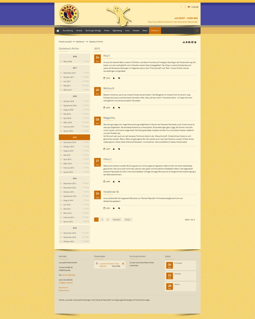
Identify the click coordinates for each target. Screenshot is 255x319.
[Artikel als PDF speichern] (186, 42)
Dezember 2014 (76, 183)
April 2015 (76, 159)
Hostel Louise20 (65, 41)
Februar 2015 (76, 167)
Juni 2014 (76, 204)
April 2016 (76, 118)
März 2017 (76, 90)
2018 (75, 56)
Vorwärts (116, 219)
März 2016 (76, 122)
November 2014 (76, 187)
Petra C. (107, 159)
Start (56, 28)
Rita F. (107, 55)
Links (127, 30)
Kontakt (136, 30)
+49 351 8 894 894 (68, 275)
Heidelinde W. (111, 191)
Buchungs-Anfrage (93, 30)
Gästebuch (155, 30)
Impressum (63, 287)
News (145, 30)
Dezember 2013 (76, 233)
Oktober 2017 (76, 77)
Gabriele (177, 273)
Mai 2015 (76, 155)
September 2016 (76, 105)
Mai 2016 (76, 114)
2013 (75, 228)
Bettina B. (109, 88)
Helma (176, 284)
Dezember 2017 (76, 73)
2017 (75, 68)
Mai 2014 (76, 209)
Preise (106, 30)
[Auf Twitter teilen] (192, 42)
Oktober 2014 (76, 192)
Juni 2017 (76, 81)
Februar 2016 (76, 126)
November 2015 (76, 142)
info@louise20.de (66, 282)
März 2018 (76, 61)
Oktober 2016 (76, 101)
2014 (75, 178)
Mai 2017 (76, 85)
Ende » (128, 219)
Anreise (79, 30)
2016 (75, 96)
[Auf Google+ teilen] (195, 42)
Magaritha (109, 118)
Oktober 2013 (76, 241)
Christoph (178, 263)
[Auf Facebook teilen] (189, 42)
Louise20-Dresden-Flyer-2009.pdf (109, 264)
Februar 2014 (76, 217)
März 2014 (76, 213)
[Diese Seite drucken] (184, 42)
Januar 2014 (76, 221)
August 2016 (76, 109)
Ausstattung (68, 30)
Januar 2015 (76, 172)
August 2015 (76, 150)
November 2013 (76, 237)
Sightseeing (117, 30)
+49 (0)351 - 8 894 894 (186, 18)
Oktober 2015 (76, 146)
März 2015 (76, 163)
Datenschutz (64, 290)
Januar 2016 (76, 131)
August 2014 (76, 200)
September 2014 (76, 196)
